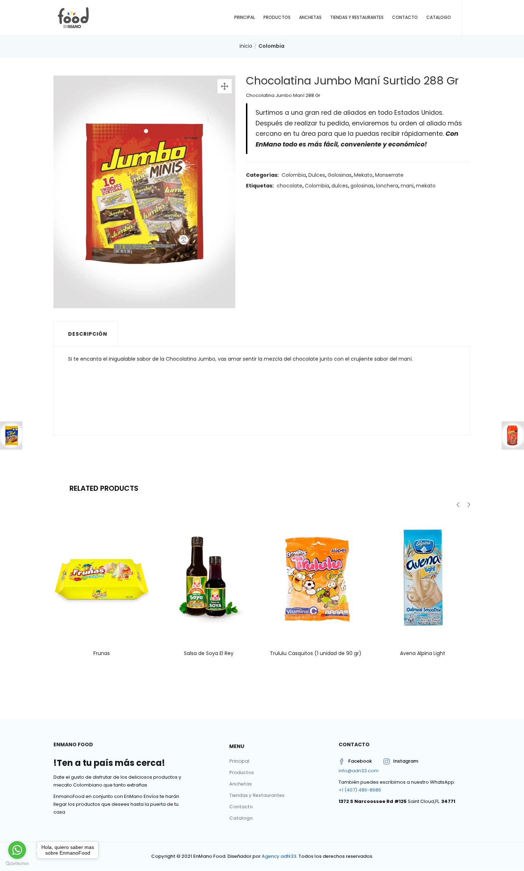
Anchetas (310, 17)
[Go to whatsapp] (17, 850)
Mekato (363, 175)
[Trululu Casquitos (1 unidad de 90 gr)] (315, 578)
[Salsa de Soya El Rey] (208, 578)
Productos (277, 17)
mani (407, 185)
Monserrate (389, 175)
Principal (244, 17)
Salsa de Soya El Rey (208, 653)
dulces (340, 185)
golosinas (362, 185)
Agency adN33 (279, 856)
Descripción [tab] (87, 333)
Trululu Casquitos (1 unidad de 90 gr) (315, 653)
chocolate (289, 185)
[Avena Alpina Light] (422, 578)
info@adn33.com (359, 770)
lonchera (387, 185)
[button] (224, 86)
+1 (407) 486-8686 (360, 790)
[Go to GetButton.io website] (17, 863)
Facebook (360, 761)
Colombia (271, 46)
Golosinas (339, 175)
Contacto (405, 17)
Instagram (405, 761)
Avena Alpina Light (422, 653)
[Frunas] (101, 578)
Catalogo (438, 17)
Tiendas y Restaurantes (357, 17)
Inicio (246, 46)
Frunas (101, 653)
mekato (426, 185)
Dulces (316, 175)
